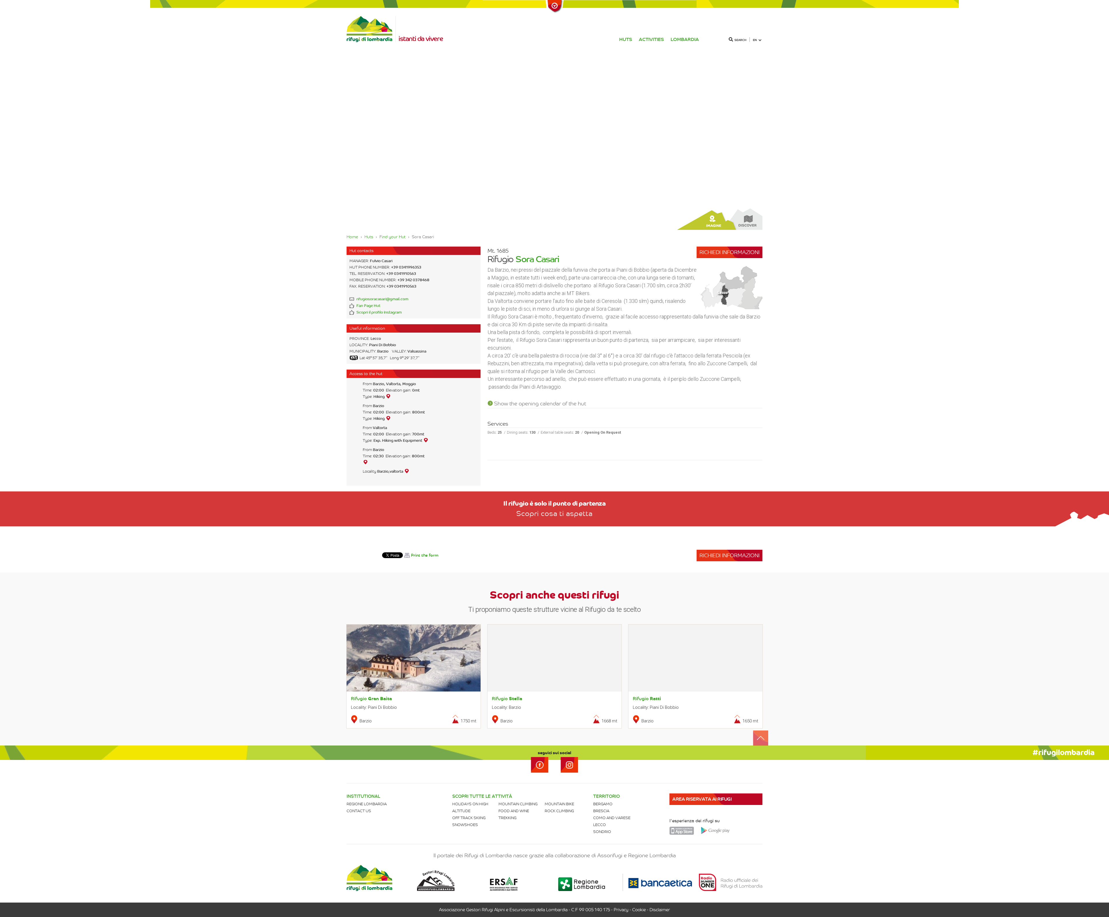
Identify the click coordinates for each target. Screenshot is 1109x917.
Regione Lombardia (367, 804)
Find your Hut (392, 236)
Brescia (601, 811)
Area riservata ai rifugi (702, 799)
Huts (625, 39)
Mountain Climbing (517, 804)
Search (740, 40)
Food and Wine (513, 811)
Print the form (424, 555)
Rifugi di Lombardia (371, 29)
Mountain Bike (559, 804)
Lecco (599, 825)
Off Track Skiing (468, 818)
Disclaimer (660, 909)
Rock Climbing (559, 811)
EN (755, 40)
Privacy (621, 909)
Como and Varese (611, 818)
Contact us (359, 811)
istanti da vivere (421, 39)
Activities (651, 39)
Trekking (507, 818)
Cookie (639, 909)
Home (352, 236)
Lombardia (685, 39)
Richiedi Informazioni (729, 252)
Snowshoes (465, 825)
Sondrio (602, 832)
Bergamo (603, 804)
